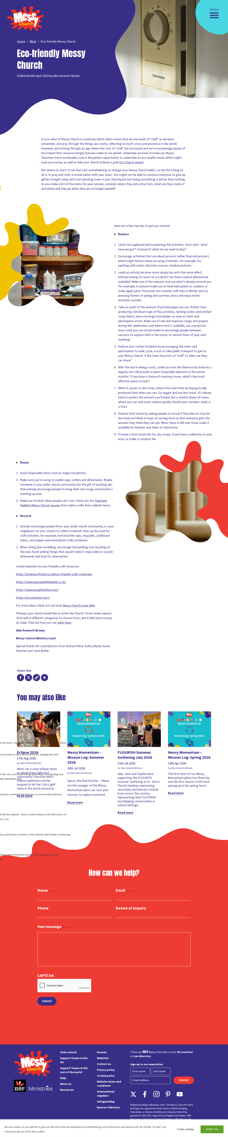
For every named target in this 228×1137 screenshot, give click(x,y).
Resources (67, 1090)
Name (47, 890)
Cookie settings (185, 1129)
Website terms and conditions (109, 1084)
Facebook (145, 1094)
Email (126, 890)
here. (68, 622)
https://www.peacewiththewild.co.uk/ (41, 582)
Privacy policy (106, 1070)
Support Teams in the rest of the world (74, 1070)
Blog (33, 41)
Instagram (156, 1094)
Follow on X (133, 1094)
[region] (114, 1128)
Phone (42, 908)
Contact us (104, 1064)
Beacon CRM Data (108, 1107)
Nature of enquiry (131, 908)
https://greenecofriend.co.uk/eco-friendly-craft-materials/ (54, 574)
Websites (103, 1058)
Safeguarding (105, 1102)
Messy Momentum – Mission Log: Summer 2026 (85, 757)
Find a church (68, 1052)
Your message (54, 927)
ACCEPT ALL (212, 1129)
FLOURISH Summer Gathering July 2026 (135, 755)
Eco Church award (131, 162)
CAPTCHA (45, 975)
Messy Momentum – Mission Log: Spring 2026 (189, 755)
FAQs (63, 1078)
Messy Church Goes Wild (79, 605)
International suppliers (105, 1094)
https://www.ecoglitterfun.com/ (37, 590)
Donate (102, 1052)
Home (21, 41)
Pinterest (168, 1094)
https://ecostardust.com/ (33, 598)
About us (65, 1084)
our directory (142, 1056)
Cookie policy (106, 1076)
